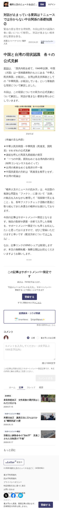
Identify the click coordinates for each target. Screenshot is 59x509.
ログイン (51, 4)
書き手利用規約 (10, 474)
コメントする (45, 378)
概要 (41, 387)
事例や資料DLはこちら (46, 324)
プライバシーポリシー (13, 482)
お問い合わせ (9, 489)
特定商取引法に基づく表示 (14, 485)
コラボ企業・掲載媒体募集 (14, 493)
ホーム (12, 387)
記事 (21, 387)
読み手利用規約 (10, 478)
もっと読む (10, 450)
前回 (6, 68)
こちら (38, 302)
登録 (42, 4)
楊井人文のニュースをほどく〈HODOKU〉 (23, 4)
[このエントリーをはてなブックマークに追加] (20, 495)
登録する (29, 296)
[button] (6, 337)
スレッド (31, 387)
